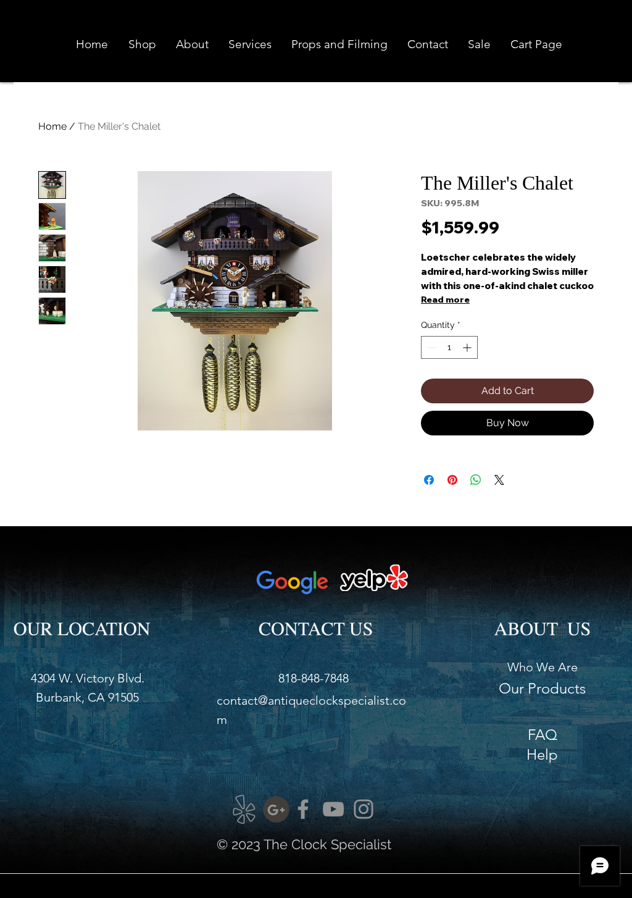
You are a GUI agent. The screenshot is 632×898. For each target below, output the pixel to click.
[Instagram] (363, 809)
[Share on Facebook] (429, 479)
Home (52, 126)
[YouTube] (333, 809)
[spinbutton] (449, 347)
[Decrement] (430, 347)
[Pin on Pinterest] (452, 479)
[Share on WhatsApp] (475, 479)
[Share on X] (499, 479)
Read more (445, 299)
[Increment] (468, 347)
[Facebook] (303, 809)
